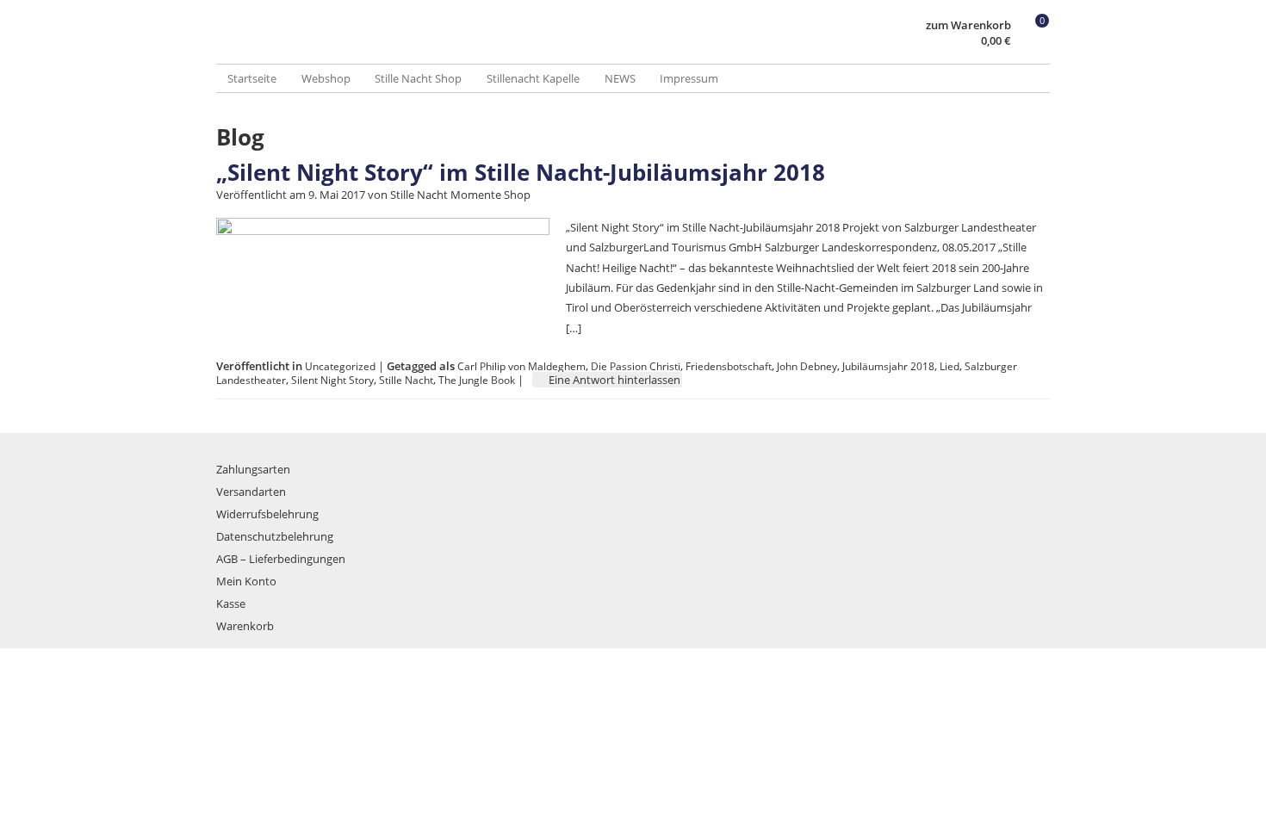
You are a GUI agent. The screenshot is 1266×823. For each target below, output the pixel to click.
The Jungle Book (476, 380)
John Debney (807, 366)
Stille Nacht (406, 380)
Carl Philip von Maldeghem (521, 366)
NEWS (620, 78)
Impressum (689, 78)
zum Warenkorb (968, 25)
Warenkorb (245, 626)
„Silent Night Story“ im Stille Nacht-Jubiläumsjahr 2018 (520, 172)
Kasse (230, 603)
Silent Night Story (332, 380)
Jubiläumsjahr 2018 (888, 366)
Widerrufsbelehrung (267, 514)
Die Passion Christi (635, 366)
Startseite (251, 78)
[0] (1034, 41)
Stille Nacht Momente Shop (460, 194)
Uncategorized (340, 366)
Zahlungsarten (253, 469)
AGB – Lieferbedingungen (280, 558)
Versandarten (251, 491)
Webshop (326, 78)
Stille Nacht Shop (418, 78)
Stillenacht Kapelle (533, 78)
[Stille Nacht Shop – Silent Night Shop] (424, 47)
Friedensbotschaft (729, 366)
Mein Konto (246, 581)
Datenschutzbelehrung (274, 536)
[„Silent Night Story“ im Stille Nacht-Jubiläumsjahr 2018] (382, 230)
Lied (949, 366)
